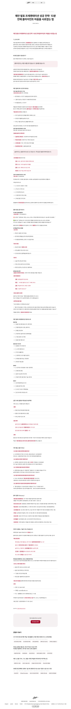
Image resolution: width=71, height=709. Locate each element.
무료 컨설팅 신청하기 (35, 621)
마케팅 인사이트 (21, 11)
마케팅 (33, 2)
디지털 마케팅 (26, 11)
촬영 (41, 2)
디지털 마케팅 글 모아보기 (21, 608)
